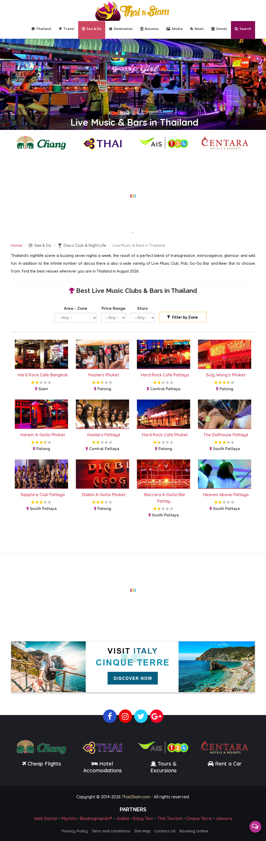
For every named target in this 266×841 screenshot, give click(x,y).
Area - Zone (75, 308)
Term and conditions (111, 830)
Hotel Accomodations (102, 766)
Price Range (113, 308)
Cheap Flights (44, 763)
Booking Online (193, 830)
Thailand (43, 28)
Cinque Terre (199, 817)
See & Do (94, 28)
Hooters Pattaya (103, 434)
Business (152, 28)
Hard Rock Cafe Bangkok (43, 374)
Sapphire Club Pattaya (43, 494)
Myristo (69, 817)
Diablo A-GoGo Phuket (103, 494)
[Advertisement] (133, 192)
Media (177, 28)
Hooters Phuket (103, 374)
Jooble (122, 817)
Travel (68, 28)
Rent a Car (228, 763)
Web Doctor (46, 817)
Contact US (165, 830)
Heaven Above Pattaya (226, 494)
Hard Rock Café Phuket (165, 434)
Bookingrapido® (96, 817)
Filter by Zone (184, 317)
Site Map (142, 830)
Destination (123, 28)
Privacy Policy (75, 830)
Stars (142, 308)
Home (16, 245)
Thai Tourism (170, 817)
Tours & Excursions (163, 766)
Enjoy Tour (143, 817)
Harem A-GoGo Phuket (42, 434)
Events (221, 28)
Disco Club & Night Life (85, 245)
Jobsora (223, 817)
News (199, 28)
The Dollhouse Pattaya (225, 434)
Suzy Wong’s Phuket (225, 374)
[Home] (133, 10)
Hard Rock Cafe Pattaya (165, 374)
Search (245, 28)
